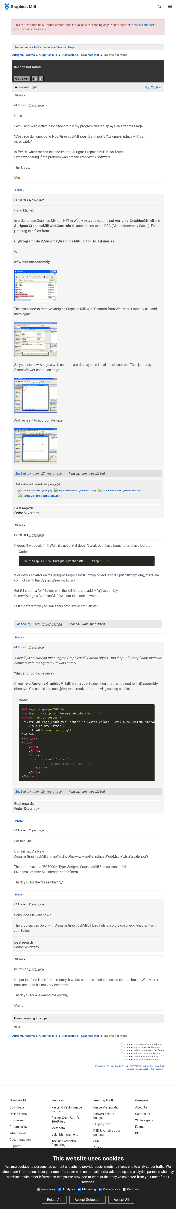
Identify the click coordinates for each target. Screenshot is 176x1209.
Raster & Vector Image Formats (67, 1109)
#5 (15, 830)
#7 (15, 969)
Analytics (69, 1189)
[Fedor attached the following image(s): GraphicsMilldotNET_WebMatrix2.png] (120, 490)
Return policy (18, 1126)
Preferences (111, 1189)
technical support (142, 25)
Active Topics (33, 47)
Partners (133, 1189)
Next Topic (152, 87)
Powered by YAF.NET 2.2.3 (107, 1066)
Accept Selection (87, 1200)
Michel (19, 95)
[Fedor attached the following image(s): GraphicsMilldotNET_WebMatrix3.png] (39, 496)
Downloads (17, 1107)
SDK (96, 1141)
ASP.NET (99, 1147)
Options (21, 78)
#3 (15, 534)
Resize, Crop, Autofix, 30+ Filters (66, 1119)
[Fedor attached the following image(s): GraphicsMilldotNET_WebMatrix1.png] (75, 490)
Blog (138, 1133)
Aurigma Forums (23, 54)
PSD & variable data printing (106, 1132)
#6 (15, 904)
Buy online (17, 1120)
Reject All (54, 1200)
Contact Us (142, 1114)
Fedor (18, 190)
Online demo (18, 1114)
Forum (19, 47)
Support (15, 1146)
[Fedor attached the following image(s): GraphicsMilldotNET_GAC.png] (35, 490)
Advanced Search (55, 47)
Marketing (89, 1189)
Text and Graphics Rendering (64, 1143)
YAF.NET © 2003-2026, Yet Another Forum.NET (142, 1066)
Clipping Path (102, 1124)
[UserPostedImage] (35, 285)
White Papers (144, 1120)
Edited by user (27, 473)
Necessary (48, 1189)
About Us (141, 1107)
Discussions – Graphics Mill (80, 54)
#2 (15, 199)
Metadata (58, 1128)
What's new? (18, 1133)
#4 (15, 647)
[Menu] (170, 6)
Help (71, 47)
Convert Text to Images (103, 1115)
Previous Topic (27, 87)
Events (139, 1126)
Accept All (121, 1200)
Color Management (65, 1134)
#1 (15, 105)
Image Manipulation (106, 1107)
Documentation (20, 1139)
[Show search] (159, 6)
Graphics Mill (48, 54)
